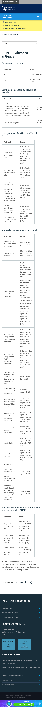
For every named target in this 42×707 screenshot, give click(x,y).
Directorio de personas (10, 617)
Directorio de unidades (10, 613)
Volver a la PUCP (11, 2)
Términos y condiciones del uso (13, 676)
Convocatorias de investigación (15, 28)
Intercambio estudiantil (13, 25)
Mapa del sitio (7, 680)
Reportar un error (8, 685)
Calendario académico (9, 34)
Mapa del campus (8, 608)
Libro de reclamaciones (24, 642)
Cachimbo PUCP (10, 22)
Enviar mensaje (8, 641)
